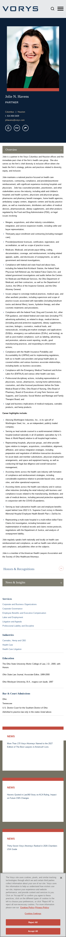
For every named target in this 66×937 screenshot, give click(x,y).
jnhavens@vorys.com (15, 120)
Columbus (9, 112)
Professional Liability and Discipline (18, 626)
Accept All (33, 931)
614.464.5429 (13, 116)
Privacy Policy (42, 907)
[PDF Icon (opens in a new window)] (17, 128)
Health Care (7, 645)
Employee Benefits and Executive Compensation (24, 613)
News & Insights (15, 582)
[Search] (52, 8)
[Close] (61, 877)
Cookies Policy (27, 907)
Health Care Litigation (11, 649)
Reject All (33, 922)
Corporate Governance (12, 609)
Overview (11, 149)
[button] (25, 128)
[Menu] (60, 8)
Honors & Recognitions (18, 569)
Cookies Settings (33, 913)
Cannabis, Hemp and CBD (14, 640)
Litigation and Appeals (12, 621)
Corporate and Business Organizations (19, 604)
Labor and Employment (12, 617)
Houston (21, 112)
